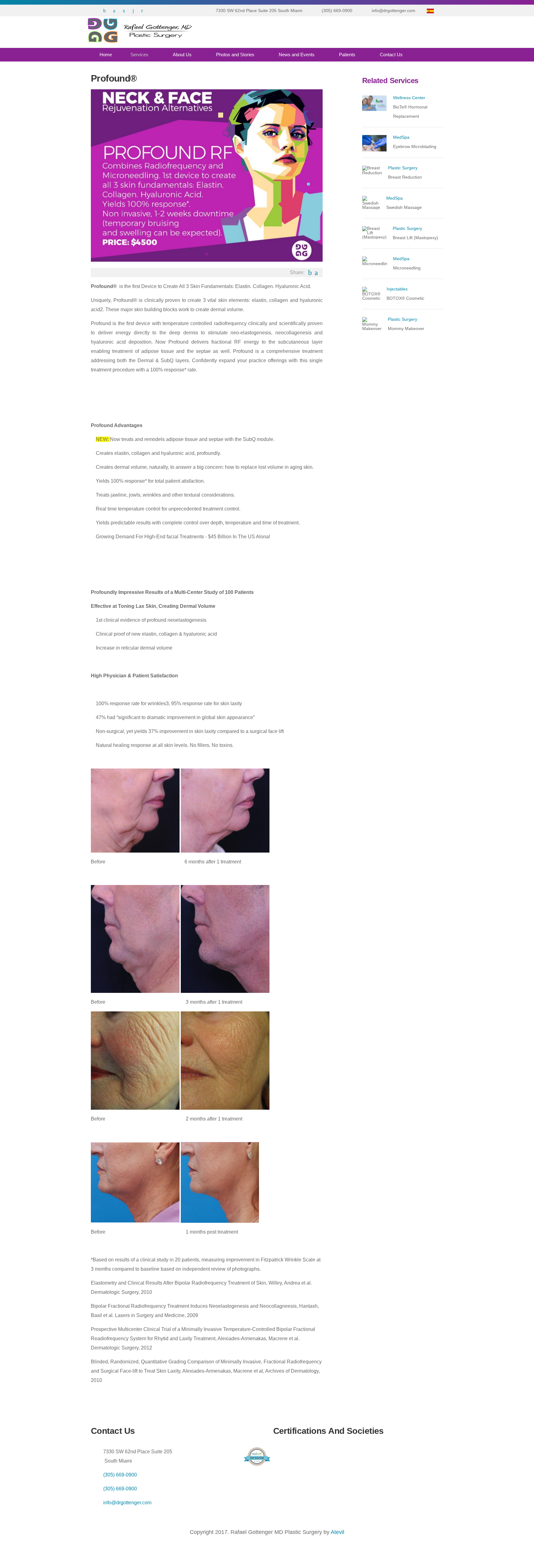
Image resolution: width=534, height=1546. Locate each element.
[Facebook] (104, 10)
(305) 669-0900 (120, 1474)
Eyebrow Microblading (414, 146)
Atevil (337, 1532)
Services (139, 54)
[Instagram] (124, 10)
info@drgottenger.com (127, 1502)
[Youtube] (142, 10)
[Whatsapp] (93, 11)
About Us (182, 54)
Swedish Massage (404, 207)
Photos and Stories (235, 54)
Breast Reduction (405, 177)
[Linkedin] (133, 10)
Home (106, 54)
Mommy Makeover (406, 328)
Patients (347, 54)
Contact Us (391, 54)
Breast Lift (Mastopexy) (415, 237)
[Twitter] (114, 10)
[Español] (430, 11)
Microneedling (407, 267)
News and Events (297, 54)
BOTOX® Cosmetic (405, 298)
